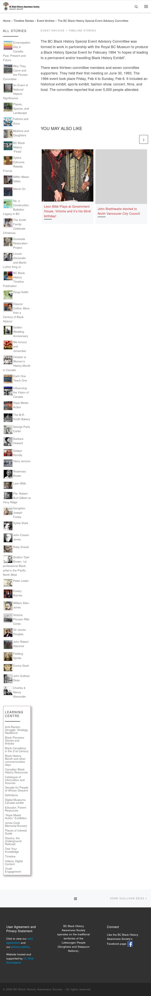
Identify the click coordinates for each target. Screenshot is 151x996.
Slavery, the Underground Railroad (13, 841)
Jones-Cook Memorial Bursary (16, 824)
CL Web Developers (19, 960)
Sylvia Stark (20, 523)
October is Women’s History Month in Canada (16, 363)
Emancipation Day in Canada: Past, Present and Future (16, 51)
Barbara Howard (18, 441)
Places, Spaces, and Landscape (21, 108)
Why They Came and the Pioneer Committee (15, 72)
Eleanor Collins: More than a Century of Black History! (16, 312)
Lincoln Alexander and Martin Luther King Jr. (15, 260)
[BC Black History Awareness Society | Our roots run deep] (21, 5)
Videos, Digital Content (14, 863)
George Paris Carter (21, 429)
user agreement (19, 941)
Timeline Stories (24, 21)
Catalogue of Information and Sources (15, 780)
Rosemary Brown (19, 473)
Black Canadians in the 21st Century (17, 750)
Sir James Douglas (19, 632)
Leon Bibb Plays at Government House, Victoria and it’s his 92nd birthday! (67, 211)
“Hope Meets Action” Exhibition (16, 817)
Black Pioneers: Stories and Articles (15, 740)
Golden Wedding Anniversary (20, 331)
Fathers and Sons (20, 121)
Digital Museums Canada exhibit (15, 801)
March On (19, 189)
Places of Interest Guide (16, 832)
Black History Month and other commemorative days (15, 760)
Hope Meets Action (20, 405)
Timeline (10, 856)
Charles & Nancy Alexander (19, 692)
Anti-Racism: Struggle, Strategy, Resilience (16, 729)
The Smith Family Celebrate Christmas (14, 226)
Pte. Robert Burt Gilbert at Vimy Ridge (17, 498)
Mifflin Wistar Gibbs (21, 179)
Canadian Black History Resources (16, 771)
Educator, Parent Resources (15, 809)
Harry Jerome (21, 461)
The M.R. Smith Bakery (21, 417)
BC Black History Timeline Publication (14, 279)
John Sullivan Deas (21, 678)
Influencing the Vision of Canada (21, 392)
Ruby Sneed (21, 547)
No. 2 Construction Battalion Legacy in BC (16, 207)
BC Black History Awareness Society (38, 989)
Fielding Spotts (18, 656)
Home (6, 21)
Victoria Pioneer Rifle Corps (21, 619)
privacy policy (20, 947)
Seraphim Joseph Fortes (19, 512)
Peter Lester (21, 581)
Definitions (11, 795)
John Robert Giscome (21, 644)
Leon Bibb (19, 483)
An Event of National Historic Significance (15, 91)
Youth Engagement (13, 870)
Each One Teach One (20, 378)
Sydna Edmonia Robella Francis (13, 164)
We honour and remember (20, 346)
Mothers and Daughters (21, 133)
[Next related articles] (143, 139)
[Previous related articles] (134, 139)
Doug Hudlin (21, 292)
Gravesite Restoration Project (20, 243)
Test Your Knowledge (12, 850)
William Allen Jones (21, 605)
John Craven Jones (21, 537)
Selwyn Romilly (17, 453)
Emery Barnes (17, 593)
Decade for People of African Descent (16, 789)
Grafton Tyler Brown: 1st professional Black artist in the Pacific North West (16, 565)
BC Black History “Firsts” (19, 147)
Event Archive (45, 21)
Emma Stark (21, 666)
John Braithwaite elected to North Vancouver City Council (119, 211)
